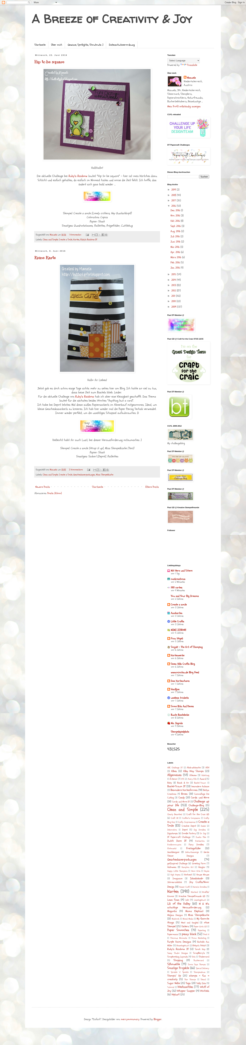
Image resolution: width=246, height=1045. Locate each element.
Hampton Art (187, 867)
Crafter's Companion (191, 818)
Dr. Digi (203, 833)
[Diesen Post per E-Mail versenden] (93, 234)
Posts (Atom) (54, 493)
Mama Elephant (194, 911)
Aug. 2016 (176, 231)
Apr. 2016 (176, 252)
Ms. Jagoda (177, 723)
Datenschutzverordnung (122, 45)
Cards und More (200, 797)
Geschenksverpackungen (84, 474)
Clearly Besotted (174, 814)
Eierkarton (199, 840)
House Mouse (202, 874)
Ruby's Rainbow (78, 176)
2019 (174, 189)
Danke (203, 825)
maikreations (178, 579)
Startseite (40, 45)
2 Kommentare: (76, 469)
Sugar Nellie (173, 983)
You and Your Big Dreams (185, 596)
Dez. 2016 (176, 210)
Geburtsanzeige (192, 852)
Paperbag (202, 930)
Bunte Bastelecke (180, 715)
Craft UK (174, 818)
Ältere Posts (152, 487)
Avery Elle (192, 778)
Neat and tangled (189, 922)
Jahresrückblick (174, 882)
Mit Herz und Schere (181, 570)
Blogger (158, 1019)
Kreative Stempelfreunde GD (192, 896)
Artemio (173, 778)
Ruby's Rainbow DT (88, 239)
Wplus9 (176, 994)
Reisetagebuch (183, 945)
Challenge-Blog (196, 805)
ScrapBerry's (199, 953)
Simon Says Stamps (197, 964)
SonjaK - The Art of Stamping (187, 647)
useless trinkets (180, 698)
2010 (174, 301)
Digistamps (172, 833)
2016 (174, 206)
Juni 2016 (176, 241)
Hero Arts (195, 871)
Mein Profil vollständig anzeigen (184, 106)
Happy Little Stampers (177, 871)
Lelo (187, 899)
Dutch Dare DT (176, 841)
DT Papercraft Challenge (178, 837)
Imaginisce (177, 878)
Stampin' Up (174, 975)
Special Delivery (202, 968)
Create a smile (179, 604)
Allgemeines (174, 775)
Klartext (194, 892)
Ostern (185, 926)
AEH (207, 767)
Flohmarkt (171, 848)
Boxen (184, 794)
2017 (174, 200)
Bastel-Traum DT (176, 786)
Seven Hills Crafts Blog (183, 664)
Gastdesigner (173, 852)
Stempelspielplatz (180, 732)
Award (203, 778)
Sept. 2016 (176, 226)
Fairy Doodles (196, 844)
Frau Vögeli (177, 638)
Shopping (178, 960)
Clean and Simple (50, 239)
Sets (193, 956)
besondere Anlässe (200, 786)
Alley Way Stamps (193, 771)
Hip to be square (49, 61)
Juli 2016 (176, 236)
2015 (174, 274)
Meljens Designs (175, 915)
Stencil (203, 979)
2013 (174, 285)
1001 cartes (176, 587)
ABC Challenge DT (175, 767)
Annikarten (176, 613)
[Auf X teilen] (99, 234)
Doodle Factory (189, 833)
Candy (182, 797)
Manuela (191, 78)
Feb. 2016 (176, 262)
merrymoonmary (130, 1019)
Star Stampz (190, 979)
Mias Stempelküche (104, 474)
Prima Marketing (199, 938)
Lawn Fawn (173, 900)
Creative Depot (189, 825)
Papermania (172, 934)
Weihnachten (185, 987)
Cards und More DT (181, 801)
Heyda (206, 871)
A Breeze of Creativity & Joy (112, 19)
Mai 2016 (175, 247)
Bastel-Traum (200, 782)
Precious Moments (179, 938)
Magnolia (172, 911)
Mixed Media (188, 918)
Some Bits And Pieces (182, 706)
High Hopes (175, 874)
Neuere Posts (42, 487)
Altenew (193, 775)
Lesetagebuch (200, 899)
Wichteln (204, 991)
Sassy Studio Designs (177, 953)
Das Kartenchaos (180, 681)
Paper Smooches (178, 930)
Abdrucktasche (194, 767)
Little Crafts (177, 621)
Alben (174, 771)
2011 (173, 296)
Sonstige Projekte (178, 968)
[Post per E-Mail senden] (87, 234)
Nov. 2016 (176, 215)
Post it (206, 934)
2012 (174, 290)
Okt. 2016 (176, 221)
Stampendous (199, 972)
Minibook (175, 918)
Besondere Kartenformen (184, 790)
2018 (174, 195)
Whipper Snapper (186, 991)
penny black (189, 934)
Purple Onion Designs (179, 942)
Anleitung (205, 775)
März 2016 (176, 257)
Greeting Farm (199, 863)
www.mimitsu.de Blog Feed (185, 672)
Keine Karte (45, 257)
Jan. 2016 (176, 268)
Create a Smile (65, 239)
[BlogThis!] (96, 234)
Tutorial (170, 987)
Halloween (171, 867)
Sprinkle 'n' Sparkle (180, 972)
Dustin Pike (201, 837)
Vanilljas (175, 689)
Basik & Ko (183, 782)
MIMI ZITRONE (178, 630)
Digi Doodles (200, 829)
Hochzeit (188, 874)
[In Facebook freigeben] (103, 234)
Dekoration (172, 829)
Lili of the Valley (178, 903)
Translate (192, 65)
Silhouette (173, 964)
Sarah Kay (200, 949)
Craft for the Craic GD (197, 814)
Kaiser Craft (184, 886)
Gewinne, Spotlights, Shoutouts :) (85, 45)
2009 (174, 307)
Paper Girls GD (200, 926)
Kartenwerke (177, 655)
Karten (76, 239)
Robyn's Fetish (199, 945)
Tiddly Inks (201, 983)
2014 (174, 280)
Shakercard (204, 956)
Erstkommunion (174, 844)
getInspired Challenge (177, 863)
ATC (182, 778)
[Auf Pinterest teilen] (106, 234)
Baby (169, 782)
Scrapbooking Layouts (177, 956)
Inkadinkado (196, 878)
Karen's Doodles (200, 886)
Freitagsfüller (193, 848)
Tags (188, 983)
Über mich (56, 45)
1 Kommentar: (75, 234)
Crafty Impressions (186, 822)
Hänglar (201, 867)
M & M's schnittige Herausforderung (188, 905)
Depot (185, 829)
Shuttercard (198, 960)
